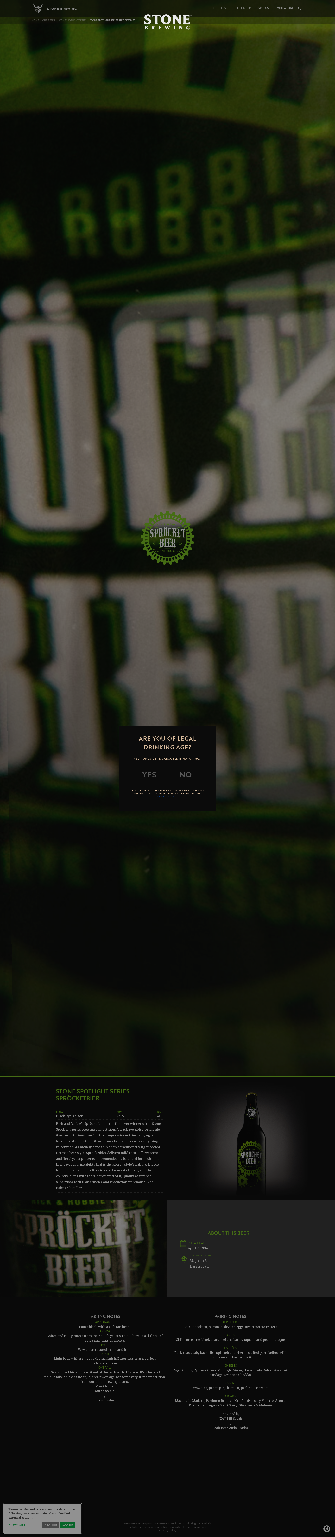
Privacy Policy (167, 1530)
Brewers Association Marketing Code (180, 1523)
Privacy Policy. (167, 796)
